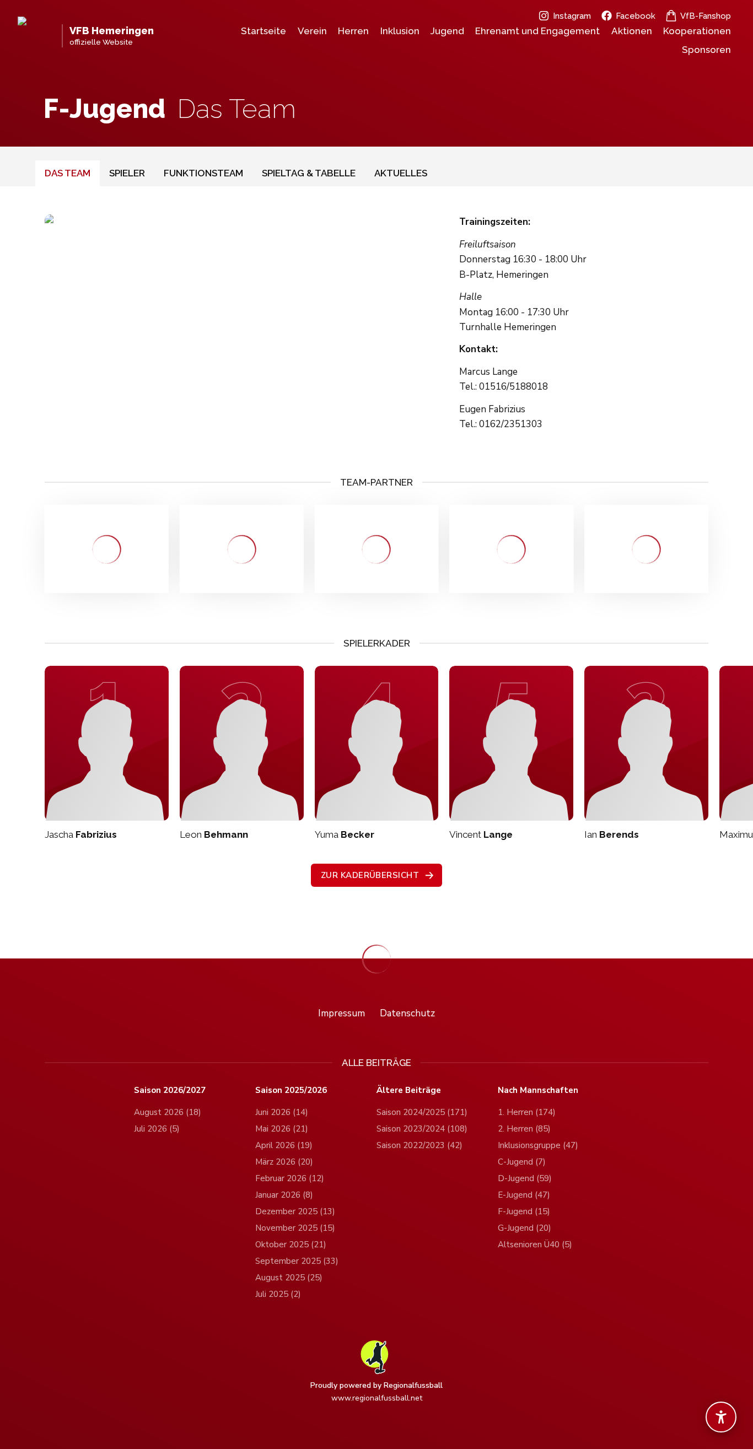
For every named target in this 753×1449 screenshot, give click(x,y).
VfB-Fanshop (705, 16)
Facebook (635, 16)
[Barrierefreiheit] (721, 1417)
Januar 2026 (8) (284, 1194)
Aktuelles (400, 173)
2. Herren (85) (524, 1128)
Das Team (67, 173)
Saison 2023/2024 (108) (421, 1128)
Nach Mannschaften (538, 1090)
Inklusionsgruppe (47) (538, 1145)
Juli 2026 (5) (157, 1128)
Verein (312, 30)
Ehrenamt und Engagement (537, 30)
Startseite (263, 30)
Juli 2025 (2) (278, 1294)
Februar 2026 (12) (289, 1178)
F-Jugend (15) (524, 1211)
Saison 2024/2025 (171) (421, 1112)
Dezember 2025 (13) (295, 1211)
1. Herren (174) (527, 1112)
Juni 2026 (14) (281, 1112)
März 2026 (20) (284, 1161)
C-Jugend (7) (522, 1161)
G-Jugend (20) (524, 1227)
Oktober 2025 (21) (290, 1244)
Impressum (341, 1013)
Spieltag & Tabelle (309, 173)
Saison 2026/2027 (170, 1090)
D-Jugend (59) (525, 1178)
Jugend (447, 30)
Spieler (127, 173)
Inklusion (399, 30)
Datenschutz (407, 1013)
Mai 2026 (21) (281, 1128)
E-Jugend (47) (524, 1194)
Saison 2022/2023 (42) (419, 1145)
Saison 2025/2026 (291, 1090)
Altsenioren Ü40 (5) (535, 1244)
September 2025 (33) (296, 1261)
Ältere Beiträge (408, 1090)
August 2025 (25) (288, 1277)
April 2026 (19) (284, 1145)
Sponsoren (706, 49)
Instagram (572, 16)
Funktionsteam (203, 173)
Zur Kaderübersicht (370, 875)
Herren (353, 30)
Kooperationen (697, 30)
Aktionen (631, 30)
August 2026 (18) (167, 1112)
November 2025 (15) (295, 1227)
